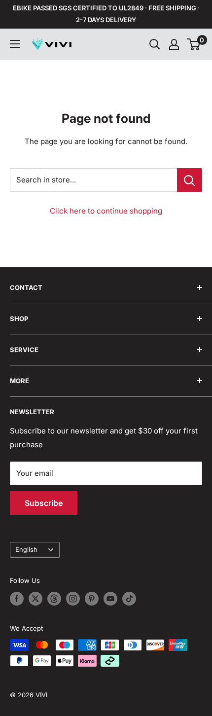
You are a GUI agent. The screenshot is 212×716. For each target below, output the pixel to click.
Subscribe (44, 503)
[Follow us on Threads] (54, 599)
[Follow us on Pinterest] (92, 599)
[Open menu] (15, 44)
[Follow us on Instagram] (73, 599)
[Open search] (154, 44)
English (26, 549)
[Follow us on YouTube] (110, 599)
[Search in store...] (189, 180)
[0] (194, 44)
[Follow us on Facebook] (17, 599)
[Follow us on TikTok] (129, 599)
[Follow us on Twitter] (35, 599)
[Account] (174, 44)
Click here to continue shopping (106, 210)
